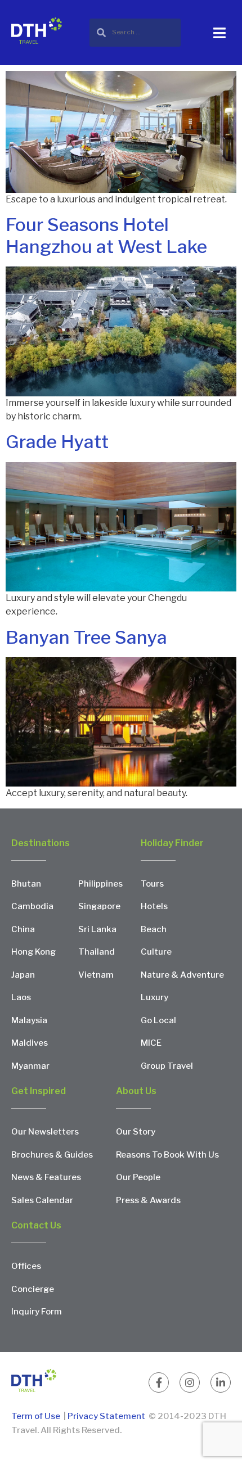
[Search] (135, 32)
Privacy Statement (106, 1416)
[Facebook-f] (159, 1382)
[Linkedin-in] (220, 1382)
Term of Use (36, 1416)
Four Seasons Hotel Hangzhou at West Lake (106, 235)
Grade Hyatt (57, 442)
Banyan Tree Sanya (86, 637)
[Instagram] (190, 1382)
